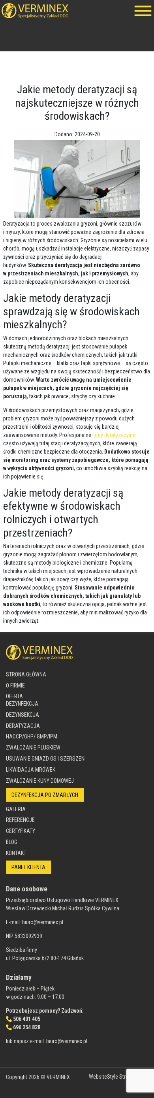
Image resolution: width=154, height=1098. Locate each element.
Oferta (14, 696)
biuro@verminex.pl (42, 922)
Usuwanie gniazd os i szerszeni (46, 758)
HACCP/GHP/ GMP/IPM (31, 736)
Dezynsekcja (22, 715)
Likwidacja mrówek (30, 770)
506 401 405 (26, 1019)
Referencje (20, 820)
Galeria (16, 809)
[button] (142, 11)
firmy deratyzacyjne (113, 435)
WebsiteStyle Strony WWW (118, 1077)
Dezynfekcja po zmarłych (44, 795)
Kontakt (16, 853)
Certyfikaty (20, 831)
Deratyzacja (23, 726)
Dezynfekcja (22, 704)
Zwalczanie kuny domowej (40, 781)
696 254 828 (26, 1027)
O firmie (15, 685)
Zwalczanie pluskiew (33, 747)
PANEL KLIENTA (28, 867)
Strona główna (26, 674)
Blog (11, 842)
